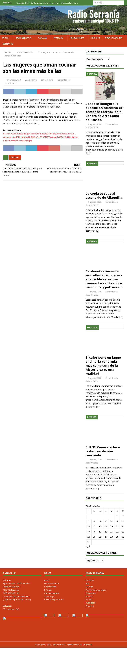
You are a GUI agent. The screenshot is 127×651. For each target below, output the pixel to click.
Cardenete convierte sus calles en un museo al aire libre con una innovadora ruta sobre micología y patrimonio (104, 279)
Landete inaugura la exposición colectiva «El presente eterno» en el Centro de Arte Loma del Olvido (105, 112)
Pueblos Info (77, 38)
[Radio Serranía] (63, 32)
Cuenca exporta (113, 38)
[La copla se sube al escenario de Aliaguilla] (105, 175)
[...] (90, 153)
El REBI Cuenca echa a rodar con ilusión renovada (103, 451)
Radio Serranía (23, 38)
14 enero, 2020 (14, 79)
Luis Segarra (31, 79)
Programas (91, 593)
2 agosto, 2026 (94, 124)
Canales (42, 38)
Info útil (95, 38)
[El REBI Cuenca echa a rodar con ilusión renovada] (105, 429)
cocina (14, 157)
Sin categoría (47, 79)
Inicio (5, 38)
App (87, 583)
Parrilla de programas (96, 589)
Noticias (58, 38)
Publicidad (90, 602)
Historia (89, 586)
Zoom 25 (90, 606)
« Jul (88, 546)
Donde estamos (51, 583)
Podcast (89, 596)
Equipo (89, 599)
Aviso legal (49, 596)
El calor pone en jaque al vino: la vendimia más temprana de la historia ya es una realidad (103, 365)
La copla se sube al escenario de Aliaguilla (104, 195)
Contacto (7, 44)
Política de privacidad (54, 599)
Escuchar (90, 580)
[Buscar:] (108, 2)
